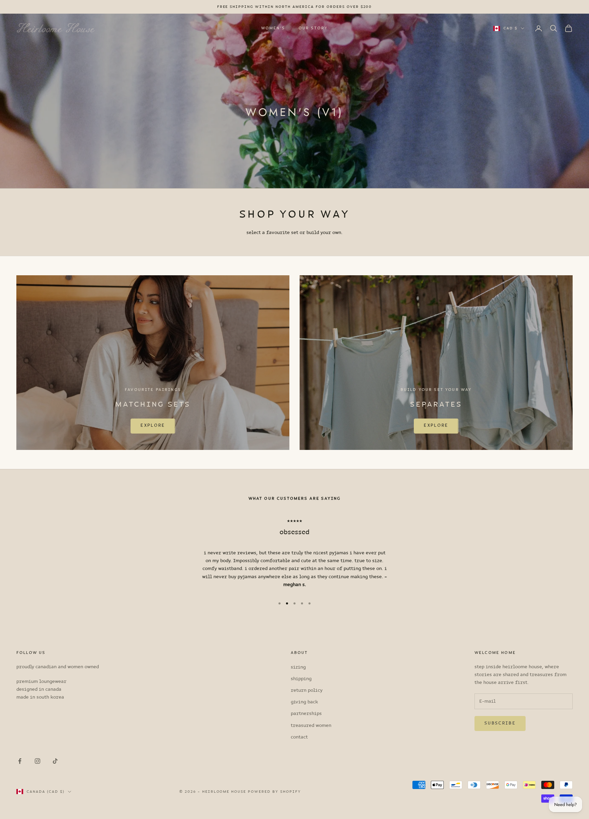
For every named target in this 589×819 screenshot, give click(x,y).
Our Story (313, 28)
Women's (273, 28)
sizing (298, 667)
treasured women (311, 725)
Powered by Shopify (274, 791)
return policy (306, 690)
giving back (304, 702)
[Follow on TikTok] (55, 761)
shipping (301, 679)
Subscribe (500, 723)
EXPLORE (152, 426)
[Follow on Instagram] (37, 761)
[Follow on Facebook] (19, 761)
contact (299, 737)
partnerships (306, 714)
